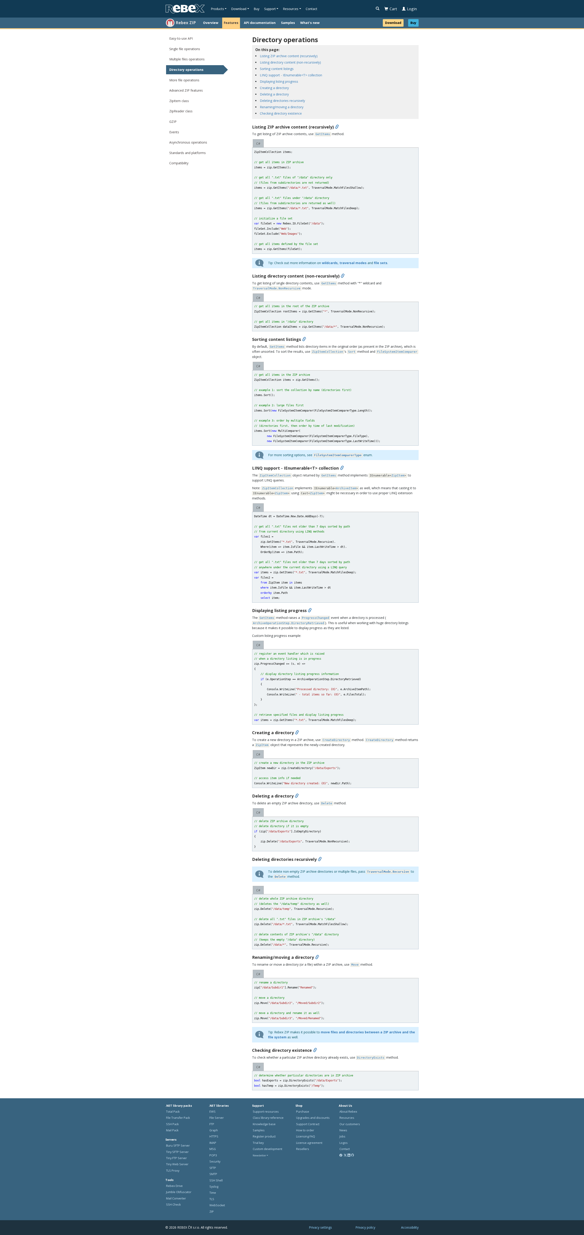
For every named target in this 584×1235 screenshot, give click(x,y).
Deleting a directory (274, 94)
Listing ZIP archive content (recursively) (289, 56)
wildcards (330, 263)
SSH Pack (172, 1124)
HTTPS (213, 1136)
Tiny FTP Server (176, 1158)
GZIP (173, 121)
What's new (310, 23)
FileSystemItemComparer (397, 351)
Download (393, 23)
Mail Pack (172, 1130)
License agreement (309, 1143)
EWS (212, 1112)
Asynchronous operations (188, 142)
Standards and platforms (187, 153)
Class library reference (268, 1118)
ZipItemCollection (327, 351)
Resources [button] (290, 9)
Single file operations (184, 49)
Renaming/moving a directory (281, 107)
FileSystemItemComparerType (338, 455)
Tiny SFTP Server (177, 1152)
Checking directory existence (281, 113)
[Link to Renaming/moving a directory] (317, 957)
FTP (211, 1124)
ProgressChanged (315, 618)
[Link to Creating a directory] (297, 732)
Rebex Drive (174, 1186)
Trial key (258, 1143)
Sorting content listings (277, 69)
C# (258, 143)
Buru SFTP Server (178, 1146)
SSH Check (173, 1205)
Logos (343, 1143)
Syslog (213, 1187)
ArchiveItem (346, 488)
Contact (311, 9)
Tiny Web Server (177, 1164)
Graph (213, 1130)
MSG (212, 1149)
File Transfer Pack (178, 1118)
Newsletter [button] (259, 1155)
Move (355, 964)
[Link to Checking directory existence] (315, 1050)
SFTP (212, 1168)
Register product (264, 1136)
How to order (305, 1130)
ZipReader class (181, 111)
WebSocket (217, 1205)
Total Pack (173, 1112)
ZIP (211, 1212)
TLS (211, 1199)
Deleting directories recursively (282, 100)
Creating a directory (274, 88)
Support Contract (307, 1124)
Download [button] (238, 9)
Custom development (267, 1149)
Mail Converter (176, 1198)
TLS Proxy (172, 1171)
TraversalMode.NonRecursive (276, 288)
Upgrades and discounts (313, 1118)
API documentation (260, 23)
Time (212, 1193)
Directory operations (186, 69)
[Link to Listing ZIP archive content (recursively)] (337, 127)
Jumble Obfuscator (178, 1192)
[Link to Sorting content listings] (304, 339)
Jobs (342, 1136)
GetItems (322, 134)
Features (231, 23)
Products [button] (217, 9)
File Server (216, 1118)
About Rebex (348, 1112)
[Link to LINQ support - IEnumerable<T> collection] (342, 468)
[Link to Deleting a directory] (297, 796)
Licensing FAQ (305, 1136)
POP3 (213, 1155)
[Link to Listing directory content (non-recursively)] (343, 276)
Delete (326, 803)
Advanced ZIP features (186, 90)
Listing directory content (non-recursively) (290, 62)
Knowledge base (264, 1124)
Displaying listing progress (279, 81)
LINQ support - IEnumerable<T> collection (291, 75)
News (343, 1130)
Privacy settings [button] (320, 1227)
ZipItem (397, 475)
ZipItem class (179, 101)
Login (412, 8)
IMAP (212, 1143)
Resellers (302, 1149)
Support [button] (270, 9)
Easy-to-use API (181, 38)
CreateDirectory (336, 740)
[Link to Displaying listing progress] (310, 610)
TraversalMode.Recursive (388, 871)
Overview (210, 23)
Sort (351, 351)
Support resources (266, 1112)
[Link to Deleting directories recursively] (320, 859)
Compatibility (178, 163)
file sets (380, 263)
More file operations (184, 80)
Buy (256, 9)
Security (214, 1161)
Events (174, 132)
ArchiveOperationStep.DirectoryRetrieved (288, 623)
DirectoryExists (370, 1057)
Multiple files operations (187, 59)
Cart (393, 8)
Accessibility (410, 1227)
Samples (288, 23)
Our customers (349, 1124)
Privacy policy (365, 1227)
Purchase (302, 1112)
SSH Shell (216, 1180)
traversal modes (353, 263)
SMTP (213, 1174)
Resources (346, 1118)
